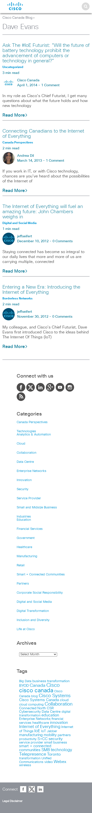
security (56, 739)
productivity (28, 739)
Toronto (54, 754)
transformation (29, 758)
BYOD (24, 686)
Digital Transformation (33, 611)
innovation (59, 723)
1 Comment (50, 85)
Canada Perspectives (32, 422)
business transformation (51, 681)
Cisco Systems (55, 695)
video (48, 762)
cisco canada (36, 690)
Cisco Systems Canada (39, 700)
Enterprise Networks (31, 471)
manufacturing (31, 735)
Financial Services (30, 529)
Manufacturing (27, 556)
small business (55, 742)
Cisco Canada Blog (17, 17)
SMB (45, 750)
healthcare (40, 723)
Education (24, 519)
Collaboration (26, 452)
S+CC (43, 739)
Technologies (26, 431)
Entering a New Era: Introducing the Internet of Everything (41, 290)
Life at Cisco (26, 629)
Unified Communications (35, 760)
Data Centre (25, 462)
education (50, 715)
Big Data (25, 681)
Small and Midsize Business (37, 507)
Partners (23, 583)
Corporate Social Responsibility (40, 592)
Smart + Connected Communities (41, 574)
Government (26, 538)
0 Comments (63, 241)
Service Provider (29, 498)
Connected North (32, 708)
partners (64, 735)
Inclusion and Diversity (33, 620)
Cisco (53, 685)
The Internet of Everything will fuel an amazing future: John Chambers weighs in (42, 211)
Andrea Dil (25, 155)
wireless (25, 765)
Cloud (21, 443)
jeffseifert (24, 236)
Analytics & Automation (34, 434)
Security (22, 489)
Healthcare (24, 547)
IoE (37, 731)
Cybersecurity (30, 711)
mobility (50, 735)
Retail (21, 565)
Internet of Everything (39, 727)
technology (61, 750)
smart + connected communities (35, 748)
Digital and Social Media (34, 602)
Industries (24, 516)
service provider (31, 742)
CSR (50, 708)
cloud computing (31, 704)
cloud (64, 700)
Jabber (52, 731)
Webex (60, 762)
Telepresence (32, 754)
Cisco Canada (28, 80)
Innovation (24, 480)
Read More (13, 115)
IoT (43, 731)
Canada (37, 685)
